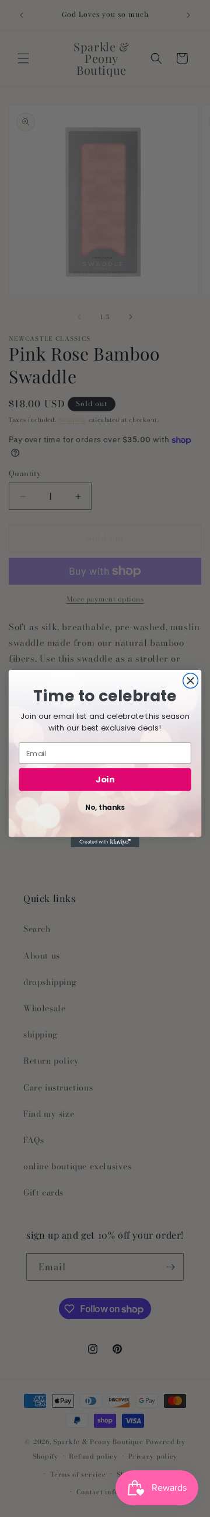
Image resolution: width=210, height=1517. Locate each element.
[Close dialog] (190, 680)
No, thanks (105, 808)
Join (105, 780)
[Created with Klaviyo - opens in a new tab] (105, 842)
